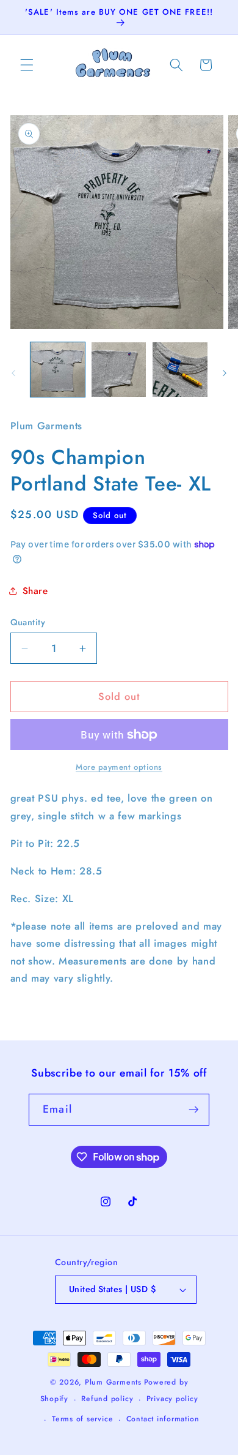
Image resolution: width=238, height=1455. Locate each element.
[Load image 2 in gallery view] (119, 369)
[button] (26, 65)
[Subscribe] (193, 1110)
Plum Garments (113, 1382)
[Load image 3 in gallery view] (180, 369)
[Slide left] (13, 372)
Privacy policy (172, 1398)
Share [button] (35, 591)
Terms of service (82, 1418)
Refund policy (107, 1398)
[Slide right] (224, 372)
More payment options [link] (119, 767)
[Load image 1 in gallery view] (58, 369)
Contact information (163, 1418)
